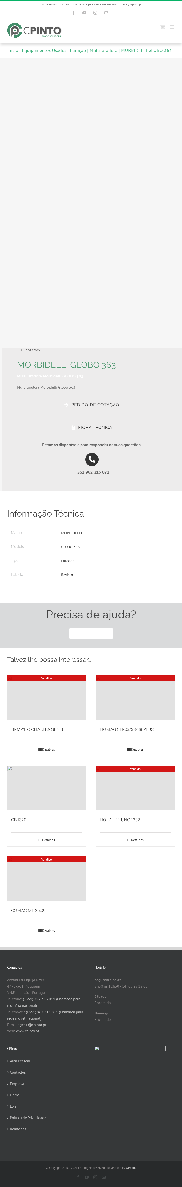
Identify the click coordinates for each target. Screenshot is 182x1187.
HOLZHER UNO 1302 (120, 819)
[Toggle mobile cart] (162, 27)
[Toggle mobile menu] (172, 27)
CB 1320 (18, 819)
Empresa (17, 1083)
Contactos (18, 1072)
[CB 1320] (46, 788)
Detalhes (48, 749)
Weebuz (131, 1168)
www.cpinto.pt (27, 1031)
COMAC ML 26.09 (28, 910)
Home (15, 1095)
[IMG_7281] (89, 203)
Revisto (67, 574)
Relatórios (18, 1129)
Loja (13, 1106)
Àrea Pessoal (20, 1061)
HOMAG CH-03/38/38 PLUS (127, 729)
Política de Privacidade (28, 1117)
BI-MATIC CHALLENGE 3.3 (37, 729)
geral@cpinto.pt (131, 4)
